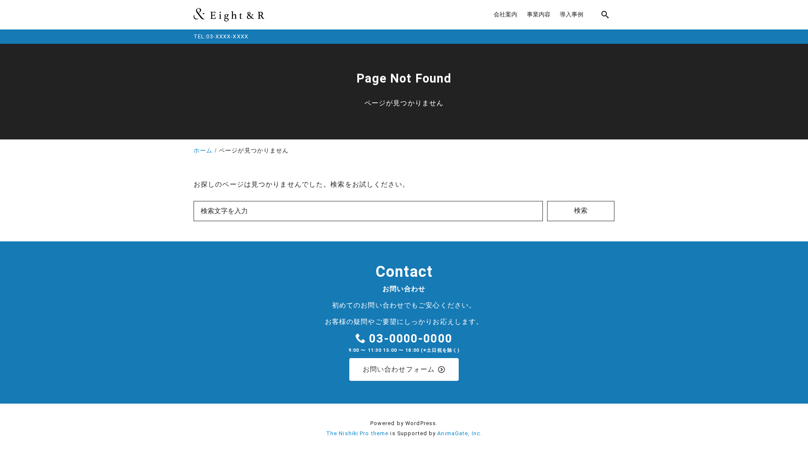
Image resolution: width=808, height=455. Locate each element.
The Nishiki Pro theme (357, 433)
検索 (580, 210)
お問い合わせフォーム (399, 369)
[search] (605, 14)
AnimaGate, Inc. (459, 433)
